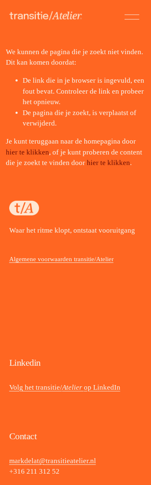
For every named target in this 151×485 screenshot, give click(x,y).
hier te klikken (27, 152)
